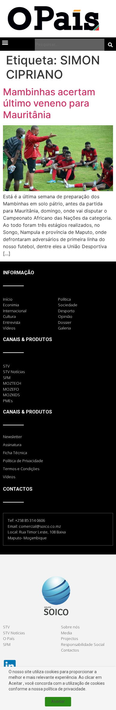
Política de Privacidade (23, 460)
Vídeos (9, 476)
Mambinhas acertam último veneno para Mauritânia (49, 103)
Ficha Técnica (15, 452)
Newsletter (12, 436)
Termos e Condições (21, 468)
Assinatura (12, 444)
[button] (5, 42)
